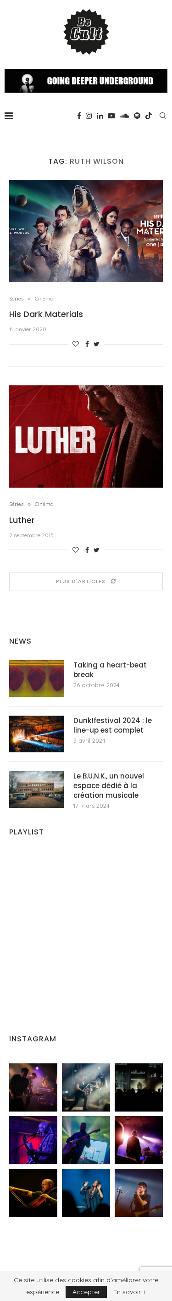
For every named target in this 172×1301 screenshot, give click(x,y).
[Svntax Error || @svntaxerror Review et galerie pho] (33, 1140)
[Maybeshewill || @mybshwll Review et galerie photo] (33, 1087)
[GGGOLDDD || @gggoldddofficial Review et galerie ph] (86, 1193)
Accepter (86, 1292)
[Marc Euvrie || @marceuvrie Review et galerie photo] (33, 1193)
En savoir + (129, 1292)
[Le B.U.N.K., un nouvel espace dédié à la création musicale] (36, 789)
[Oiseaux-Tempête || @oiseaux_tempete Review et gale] (139, 1140)
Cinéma (44, 299)
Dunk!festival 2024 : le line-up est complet (112, 725)
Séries (16, 299)
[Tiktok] (148, 115)
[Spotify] (137, 115)
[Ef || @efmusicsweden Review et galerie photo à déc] (139, 1193)
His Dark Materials (46, 314)
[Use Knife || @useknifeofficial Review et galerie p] (139, 1087)
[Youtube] (111, 115)
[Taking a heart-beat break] (36, 678)
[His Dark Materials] (86, 231)
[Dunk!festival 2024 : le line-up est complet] (36, 734)
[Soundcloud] (124, 115)
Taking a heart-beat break (110, 669)
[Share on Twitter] (97, 344)
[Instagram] (89, 115)
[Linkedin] (100, 115)
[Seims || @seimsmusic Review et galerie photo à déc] (86, 1140)
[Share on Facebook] (87, 344)
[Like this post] (75, 344)
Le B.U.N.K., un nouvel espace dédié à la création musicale (108, 785)
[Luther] (86, 436)
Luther (22, 520)
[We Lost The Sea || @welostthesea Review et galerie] (86, 1087)
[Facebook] (79, 115)
